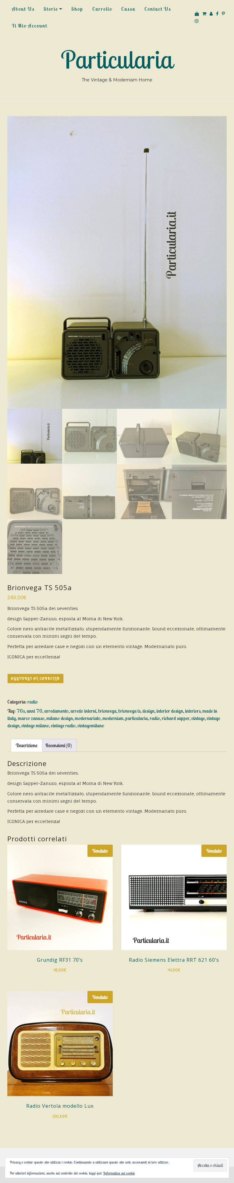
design (148, 711)
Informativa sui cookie (119, 1173)
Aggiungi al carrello (35, 678)
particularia (136, 718)
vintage (198, 718)
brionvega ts (129, 711)
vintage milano (35, 725)
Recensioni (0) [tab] (58, 745)
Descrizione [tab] (26, 745)
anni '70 (34, 711)
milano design (59, 718)
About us (23, 9)
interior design (169, 711)
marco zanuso (31, 718)
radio (32, 702)
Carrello (102, 9)
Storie (51, 9)
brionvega (107, 711)
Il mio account (29, 26)
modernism (112, 718)
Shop (77, 9)
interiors (192, 711)
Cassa (128, 9)
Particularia (117, 59)
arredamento (56, 711)
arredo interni (83, 711)
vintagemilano (90, 725)
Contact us (157, 9)
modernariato (88, 718)
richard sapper (176, 718)
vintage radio (63, 725)
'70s (20, 711)
